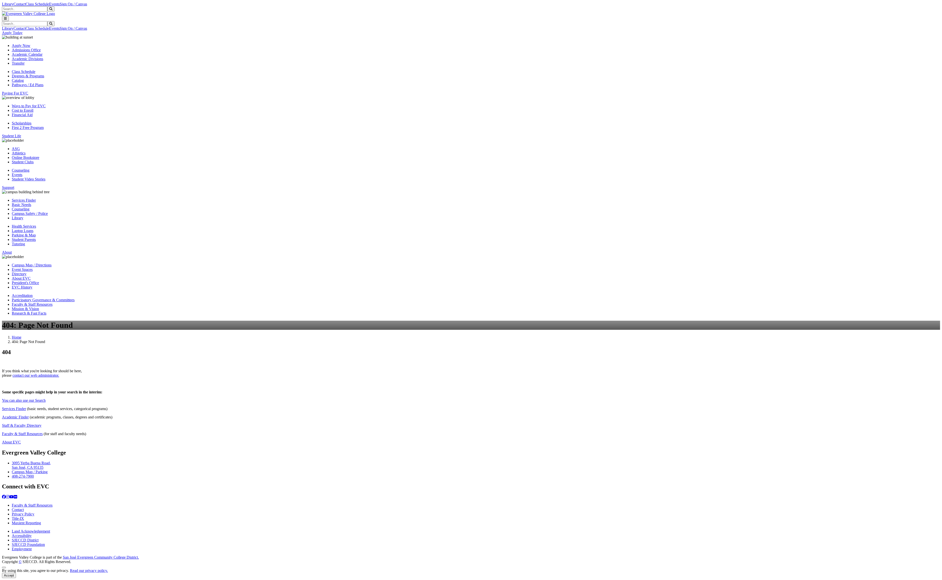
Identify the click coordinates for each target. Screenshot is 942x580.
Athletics (19, 153)
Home (16, 337)
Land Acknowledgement (31, 531)
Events (54, 4)
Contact (19, 4)
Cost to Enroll (22, 110)
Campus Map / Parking (30, 472)
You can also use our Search (24, 400)
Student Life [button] (11, 136)
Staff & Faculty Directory (21, 425)
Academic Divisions (27, 59)
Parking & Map (24, 235)
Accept (9, 575)
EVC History (22, 287)
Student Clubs (23, 162)
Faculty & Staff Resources (32, 304)
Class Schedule (37, 4)
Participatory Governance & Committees (43, 300)
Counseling (20, 170)
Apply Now (21, 45)
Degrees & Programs (28, 76)
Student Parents (24, 239)
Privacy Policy (23, 514)
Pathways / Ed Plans (27, 85)
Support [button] (8, 187)
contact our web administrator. (36, 375)
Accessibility (22, 536)
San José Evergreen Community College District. (101, 557)
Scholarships (21, 123)
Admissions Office (26, 50)
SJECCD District (25, 540)
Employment (22, 549)
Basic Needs (21, 205)
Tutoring (18, 244)
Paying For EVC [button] (15, 93)
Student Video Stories (28, 179)
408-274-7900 (23, 476)
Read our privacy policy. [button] (89, 570)
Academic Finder (15, 417)
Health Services (24, 226)
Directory (19, 274)
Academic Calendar (27, 54)
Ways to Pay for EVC (29, 106)
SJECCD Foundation (28, 544)
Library (7, 4)
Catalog (18, 80)
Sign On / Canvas (73, 4)
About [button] (7, 252)
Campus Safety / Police (30, 213)
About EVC (21, 278)
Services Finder (24, 200)
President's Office (25, 283)
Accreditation (22, 295)
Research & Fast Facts (29, 313)
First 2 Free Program (28, 127)
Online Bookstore (25, 157)
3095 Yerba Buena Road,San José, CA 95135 (31, 465)
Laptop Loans (22, 231)
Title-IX (18, 518)
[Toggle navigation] (5, 18)
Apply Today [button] (12, 33)
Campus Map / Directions (32, 265)
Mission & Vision (25, 309)
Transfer (18, 63)
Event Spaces (22, 269)
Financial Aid (22, 115)
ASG (16, 149)
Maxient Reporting (26, 523)
